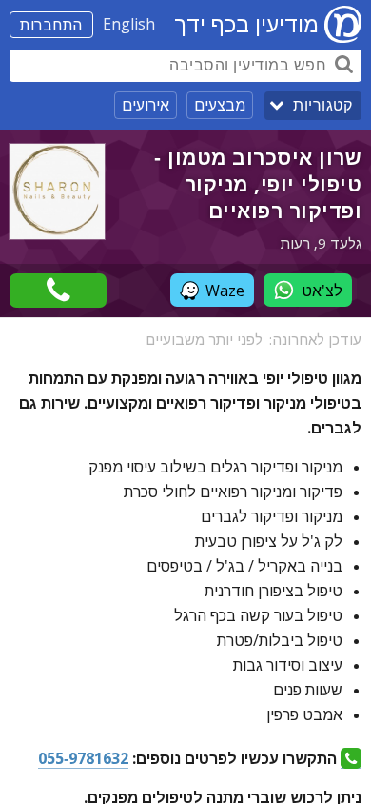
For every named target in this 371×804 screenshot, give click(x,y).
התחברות (51, 24)
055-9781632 (83, 758)
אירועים (145, 104)
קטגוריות (322, 105)
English (129, 23)
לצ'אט (322, 290)
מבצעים (219, 104)
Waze (224, 290)
